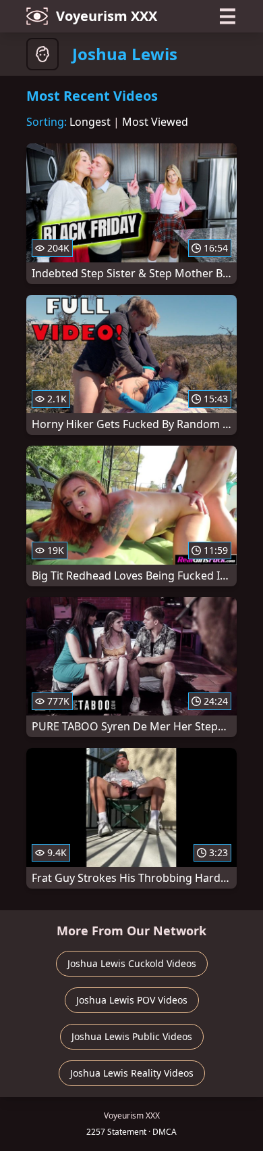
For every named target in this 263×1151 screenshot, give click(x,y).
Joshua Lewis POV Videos (131, 999)
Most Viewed (155, 121)
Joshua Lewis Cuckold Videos (131, 963)
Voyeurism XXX (106, 16)
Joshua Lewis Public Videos (131, 1036)
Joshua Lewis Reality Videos (132, 1072)
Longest (90, 121)
